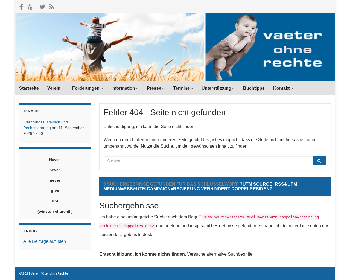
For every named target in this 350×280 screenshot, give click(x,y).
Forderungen (86, 88)
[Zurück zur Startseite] (175, 47)
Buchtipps (254, 88)
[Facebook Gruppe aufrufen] (21, 6)
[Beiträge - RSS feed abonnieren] (51, 6)
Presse (154, 88)
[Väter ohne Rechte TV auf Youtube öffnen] (29, 6)
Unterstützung (217, 88)
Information (123, 88)
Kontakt (282, 88)
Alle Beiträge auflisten (44, 241)
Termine (182, 88)
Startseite (29, 88)
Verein (54, 88)
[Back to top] (338, 268)
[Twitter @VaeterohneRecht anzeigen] (42, 6)
